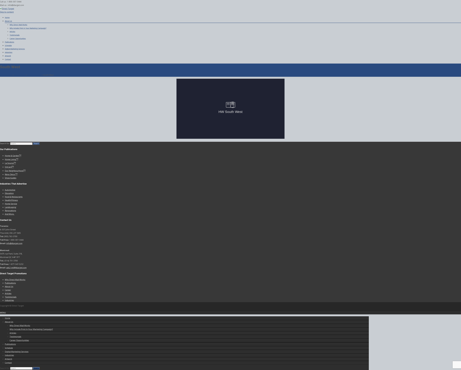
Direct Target (6, 75)
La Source (10, 163)
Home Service (11, 203)
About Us (8, 21)
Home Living (11, 159)
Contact (8, 59)
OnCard (9, 167)
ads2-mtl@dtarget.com (16, 267)
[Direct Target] (7, 8)
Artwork (8, 56)
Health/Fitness (11, 200)
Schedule (8, 45)
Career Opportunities (18, 38)
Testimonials (15, 35)
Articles (12, 31)
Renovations (10, 210)
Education (9, 193)
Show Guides (10, 178)
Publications (9, 42)
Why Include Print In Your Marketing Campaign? (28, 28)
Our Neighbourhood (15, 170)
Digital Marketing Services (15, 49)
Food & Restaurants (14, 196)
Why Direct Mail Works (18, 25)
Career (8, 290)
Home (7, 17)
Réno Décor (11, 174)
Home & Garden (13, 155)
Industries (8, 52)
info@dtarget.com (14, 243)
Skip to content (7, 12)
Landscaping (10, 207)
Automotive (10, 190)
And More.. (9, 214)
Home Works (34, 75)
